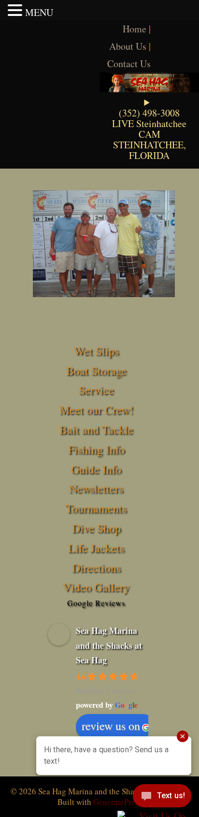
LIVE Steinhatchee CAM (149, 129)
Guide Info (96, 469)
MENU (39, 12)
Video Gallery (96, 587)
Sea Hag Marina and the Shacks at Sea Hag (109, 645)
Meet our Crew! (96, 409)
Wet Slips (96, 350)
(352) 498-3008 (149, 112)
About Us (127, 46)
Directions (96, 567)
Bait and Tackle (96, 429)
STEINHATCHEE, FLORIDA (149, 150)
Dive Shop (96, 528)
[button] (16, 10)
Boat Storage (96, 370)
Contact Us (129, 63)
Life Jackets (96, 548)
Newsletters (96, 488)
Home (134, 28)
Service (96, 390)
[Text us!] (162, 797)
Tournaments (96, 508)
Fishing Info (96, 449)
